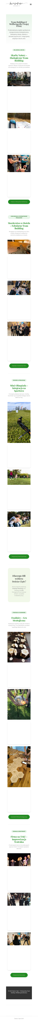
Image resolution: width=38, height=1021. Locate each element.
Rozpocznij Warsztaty (19, 975)
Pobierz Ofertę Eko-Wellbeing (19, 202)
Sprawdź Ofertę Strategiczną (19, 817)
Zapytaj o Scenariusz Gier (19, 365)
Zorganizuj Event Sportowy (19, 556)
